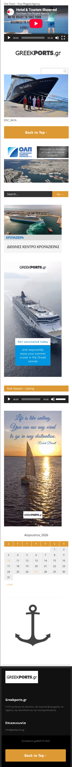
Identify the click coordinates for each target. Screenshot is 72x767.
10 (8, 560)
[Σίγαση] (57, 38)
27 (36, 571)
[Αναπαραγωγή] (9, 38)
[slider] (61, 398)
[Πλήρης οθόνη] (63, 38)
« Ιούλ (10, 584)
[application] (36, 23)
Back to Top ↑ (36, 132)
